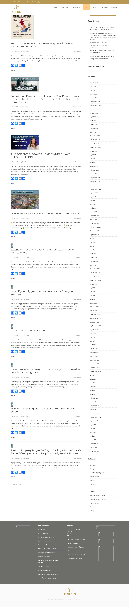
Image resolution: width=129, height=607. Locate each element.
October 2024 (94, 143)
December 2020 (95, 314)
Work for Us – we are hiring (47, 578)
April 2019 (93, 390)
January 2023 (94, 219)
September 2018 (95, 417)
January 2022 (94, 265)
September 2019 (95, 371)
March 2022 (94, 257)
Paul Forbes (26, 51)
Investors (93, 480)
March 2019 (94, 394)
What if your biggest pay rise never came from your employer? (42, 293)
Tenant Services (43, 566)
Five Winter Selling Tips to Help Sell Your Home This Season (43, 410)
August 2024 (94, 151)
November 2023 (95, 181)
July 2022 (93, 242)
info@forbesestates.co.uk (76, 539)
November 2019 (95, 364)
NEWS (13, 70)
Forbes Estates (95, 476)
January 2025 (94, 132)
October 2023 (94, 185)
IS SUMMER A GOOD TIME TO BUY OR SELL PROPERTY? (46, 213)
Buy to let (14, 78)
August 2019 (94, 375)
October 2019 (94, 368)
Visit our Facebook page (76, 547)
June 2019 (93, 383)
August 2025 (94, 113)
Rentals (65, 7)
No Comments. (77, 51)
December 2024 (95, 136)
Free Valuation (43, 533)
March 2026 (94, 94)
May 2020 (93, 341)
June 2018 (93, 428)
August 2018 (94, 421)
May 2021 (93, 295)
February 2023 (94, 216)
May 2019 (93, 387)
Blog (86, 7)
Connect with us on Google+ (77, 555)
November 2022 (95, 227)
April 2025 (93, 120)
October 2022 (94, 231)
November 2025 (95, 105)
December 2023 (95, 178)
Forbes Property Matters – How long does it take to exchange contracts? (42, 45)
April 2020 (93, 345)
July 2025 (93, 117)
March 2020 (94, 349)
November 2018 (95, 409)
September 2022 (95, 235)
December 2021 (95, 269)
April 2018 (93, 436)
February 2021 (94, 307)
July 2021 (93, 288)
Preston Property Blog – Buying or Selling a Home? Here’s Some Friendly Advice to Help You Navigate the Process (46, 452)
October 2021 (94, 276)
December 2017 (95, 451)
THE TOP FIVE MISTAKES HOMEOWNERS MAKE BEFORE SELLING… (40, 156)
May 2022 (93, 250)
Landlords (93, 484)
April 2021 (93, 299)
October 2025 (94, 109)
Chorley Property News (30, 78)
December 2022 (95, 223)
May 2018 (93, 432)
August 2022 (94, 238)
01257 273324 (73, 543)
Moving (92, 492)
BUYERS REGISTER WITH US (47, 537)
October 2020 (94, 322)
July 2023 (93, 197)
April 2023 (93, 208)
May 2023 (93, 204)
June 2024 (93, 159)
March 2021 (94, 303)
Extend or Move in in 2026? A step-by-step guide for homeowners (43, 251)
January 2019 (94, 402)
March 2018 (94, 440)
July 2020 (93, 333)
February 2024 (94, 170)
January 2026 (94, 98)
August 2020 (94, 330)
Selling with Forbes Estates (47, 549)
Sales (56, 7)
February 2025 (94, 128)
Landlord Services (44, 556)
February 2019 (94, 398)
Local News (93, 488)
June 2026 (93, 90)
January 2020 (94, 356)
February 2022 (94, 261)
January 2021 (94, 310)
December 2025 (95, 101)
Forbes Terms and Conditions (48, 574)
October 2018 (94, 413)
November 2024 (95, 139)
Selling (92, 511)
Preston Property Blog (97, 495)
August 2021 (94, 284)
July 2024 (93, 155)
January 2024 (94, 174)
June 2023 (93, 200)
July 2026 (93, 86)
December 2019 (95, 360)
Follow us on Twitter (74, 551)
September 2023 (95, 189)
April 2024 (93, 162)
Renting (92, 507)
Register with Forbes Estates (48, 545)
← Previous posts (16, 484)
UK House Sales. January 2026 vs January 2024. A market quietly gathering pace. (45, 371)
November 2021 (95, 273)
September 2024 (95, 147)
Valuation (94, 7)
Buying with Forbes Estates (47, 553)
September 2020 (95, 326)
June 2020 (93, 337)
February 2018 (94, 444)
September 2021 (95, 280)
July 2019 (93, 379)
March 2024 (94, 166)
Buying (20, 78)
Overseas (76, 7)
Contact (114, 7)
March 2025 (94, 124)
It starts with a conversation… (28, 330)
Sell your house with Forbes (47, 541)
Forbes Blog (42, 529)
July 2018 (93, 425)
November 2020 (95, 318)
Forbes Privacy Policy (45, 570)
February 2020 (94, 352)
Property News (95, 503)
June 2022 (93, 246)
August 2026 (94, 82)
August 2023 (94, 193)
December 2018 (95, 406)
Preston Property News (98, 499)
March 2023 (94, 212)
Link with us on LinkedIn (75, 559)
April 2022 (93, 254)
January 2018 (94, 447)
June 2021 (93, 291)
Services (105, 7)
